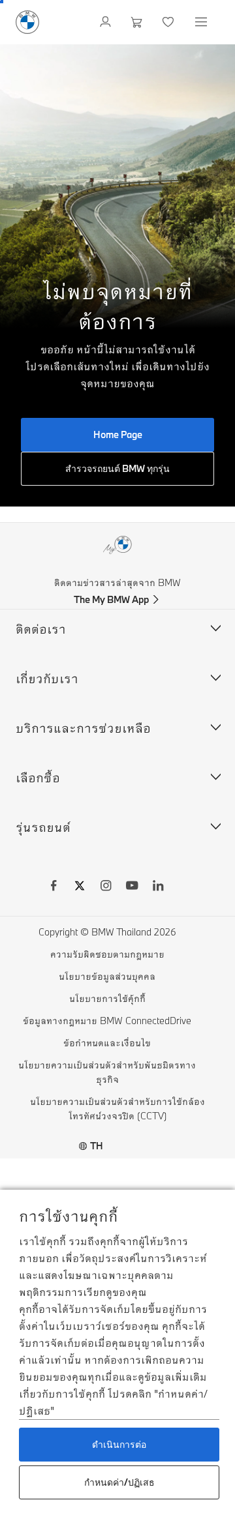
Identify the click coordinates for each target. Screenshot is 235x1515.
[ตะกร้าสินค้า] (138, 22)
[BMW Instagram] (106, 887)
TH (96, 1146)
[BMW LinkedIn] (158, 887)
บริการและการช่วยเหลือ (83, 728)
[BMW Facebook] (53, 887)
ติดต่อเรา (41, 629)
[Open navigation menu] (202, 22)
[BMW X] (79, 887)
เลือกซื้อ (38, 777)
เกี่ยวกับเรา (47, 678)
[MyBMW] (107, 22)
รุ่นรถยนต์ (43, 827)
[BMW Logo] (27, 22)
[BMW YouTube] (132, 887)
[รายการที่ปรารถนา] (169, 22)
